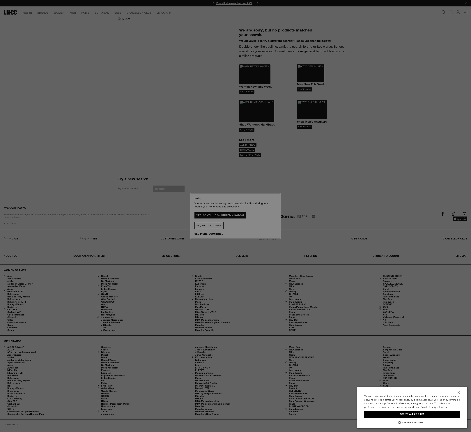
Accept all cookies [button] (412, 414)
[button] (412, 422)
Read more (444, 407)
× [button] (458, 392)
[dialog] (412, 407)
